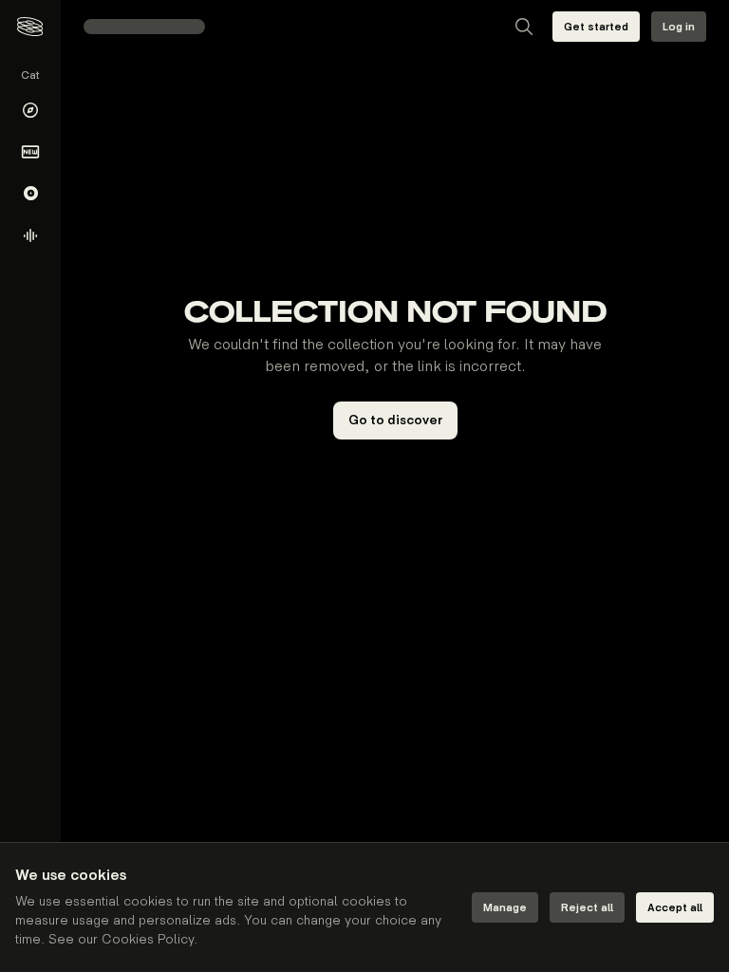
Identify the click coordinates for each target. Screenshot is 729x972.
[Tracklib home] (30, 26)
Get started (596, 27)
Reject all (587, 908)
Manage (505, 908)
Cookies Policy (148, 939)
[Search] (524, 26)
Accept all (674, 908)
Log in (679, 27)
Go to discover (395, 420)
